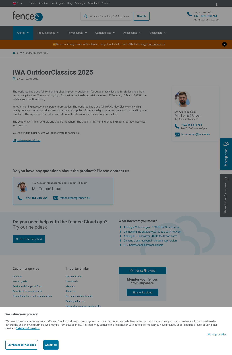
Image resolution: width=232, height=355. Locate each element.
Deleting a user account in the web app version (150, 240)
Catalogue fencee (75, 301)
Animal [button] (21, 32)
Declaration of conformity (79, 296)
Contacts (17, 276)
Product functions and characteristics (32, 296)
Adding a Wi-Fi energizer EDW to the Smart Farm (151, 227)
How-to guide (58, 3)
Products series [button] (47, 32)
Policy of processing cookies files (83, 306)
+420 (206, 16)
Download (93, 3)
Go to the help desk (31, 239)
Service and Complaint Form (27, 286)
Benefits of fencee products (27, 291)
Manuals (70, 286)
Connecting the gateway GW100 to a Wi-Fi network (152, 231)
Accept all (51, 344)
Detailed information (28, 328)
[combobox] (106, 16)
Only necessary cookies (21, 344)
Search (141, 16)
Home (33, 3)
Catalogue (80, 3)
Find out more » (156, 44)
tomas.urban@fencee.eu (195, 134)
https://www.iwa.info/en (26, 140)
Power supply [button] (76, 32)
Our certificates (74, 276)
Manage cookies (217, 334)
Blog (69, 3)
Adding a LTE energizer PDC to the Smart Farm (150, 236)
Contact (106, 3)
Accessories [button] (130, 32)
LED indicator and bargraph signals (143, 244)
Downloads (72, 281)
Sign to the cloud (142, 292)
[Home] (14, 53)
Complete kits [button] (103, 32)
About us (43, 3)
